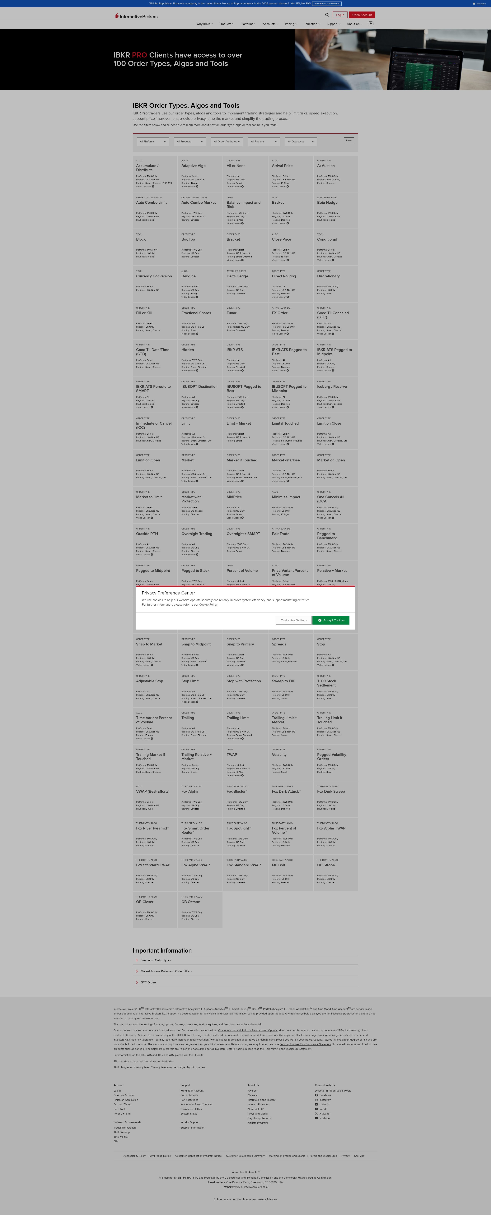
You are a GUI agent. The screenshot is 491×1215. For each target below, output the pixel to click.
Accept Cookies (334, 620)
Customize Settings (294, 620)
